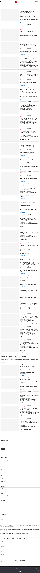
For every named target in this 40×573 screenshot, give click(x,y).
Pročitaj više (22, 22)
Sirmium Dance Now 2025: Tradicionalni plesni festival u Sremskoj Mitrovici (29, 395)
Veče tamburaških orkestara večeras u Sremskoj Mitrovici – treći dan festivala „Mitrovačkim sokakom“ (29, 247)
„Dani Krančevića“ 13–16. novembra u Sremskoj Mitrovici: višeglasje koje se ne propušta (29, 305)
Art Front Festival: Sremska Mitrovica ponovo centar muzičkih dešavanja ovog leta (29, 381)
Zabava (2, 519)
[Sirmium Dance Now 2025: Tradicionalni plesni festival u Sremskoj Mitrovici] (10, 398)
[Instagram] (35, 1)
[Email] (37, 1)
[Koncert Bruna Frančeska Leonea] (10, 178)
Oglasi (2, 498)
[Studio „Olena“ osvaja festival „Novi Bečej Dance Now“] (10, 412)
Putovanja (2, 502)
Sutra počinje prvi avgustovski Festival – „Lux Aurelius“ (14, 356)
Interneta (2, 554)
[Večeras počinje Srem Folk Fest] (10, 35)
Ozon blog (3, 500)
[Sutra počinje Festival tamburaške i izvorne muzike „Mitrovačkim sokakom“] (10, 294)
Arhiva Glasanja (3, 561)
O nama (1, 472)
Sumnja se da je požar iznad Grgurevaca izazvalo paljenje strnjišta (15, 533)
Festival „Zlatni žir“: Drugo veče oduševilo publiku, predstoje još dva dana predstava (29, 422)
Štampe (2, 546)
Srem (2, 512)
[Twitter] (34, 1)
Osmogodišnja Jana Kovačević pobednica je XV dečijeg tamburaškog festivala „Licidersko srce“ (29, 204)
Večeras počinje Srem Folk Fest (27, 31)
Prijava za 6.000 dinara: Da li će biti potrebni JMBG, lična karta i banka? (16, 536)
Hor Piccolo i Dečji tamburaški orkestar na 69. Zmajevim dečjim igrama (28, 132)
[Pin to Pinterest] (30, 24)
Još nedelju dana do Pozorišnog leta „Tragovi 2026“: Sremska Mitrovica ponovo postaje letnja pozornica (29, 91)
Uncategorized (3, 514)
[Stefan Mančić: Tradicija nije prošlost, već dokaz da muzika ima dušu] (10, 236)
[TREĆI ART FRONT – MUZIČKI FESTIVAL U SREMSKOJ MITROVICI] (10, 370)
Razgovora (3, 557)
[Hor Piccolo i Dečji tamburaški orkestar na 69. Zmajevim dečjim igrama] (10, 135)
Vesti (2, 516)
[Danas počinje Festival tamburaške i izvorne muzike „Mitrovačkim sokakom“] (10, 281)
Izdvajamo (2, 483)
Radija (2, 551)
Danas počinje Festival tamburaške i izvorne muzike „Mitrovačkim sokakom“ (29, 279)
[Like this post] (27, 24)
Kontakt (1, 474)
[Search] (39, 1)
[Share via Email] (22, 364)
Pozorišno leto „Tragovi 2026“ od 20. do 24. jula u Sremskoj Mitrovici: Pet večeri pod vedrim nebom (29, 105)
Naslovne (2, 493)
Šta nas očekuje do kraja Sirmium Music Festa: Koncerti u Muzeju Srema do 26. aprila (28, 161)
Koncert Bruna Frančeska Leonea (28, 174)
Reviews (2, 505)
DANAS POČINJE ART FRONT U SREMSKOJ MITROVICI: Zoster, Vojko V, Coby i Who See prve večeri (29, 13)
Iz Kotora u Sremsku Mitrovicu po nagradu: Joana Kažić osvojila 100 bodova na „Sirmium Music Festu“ (28, 147)
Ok (20, 571)
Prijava (2, 452)
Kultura (2, 488)
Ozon (24, 15)
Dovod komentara (4, 457)
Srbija (2, 509)
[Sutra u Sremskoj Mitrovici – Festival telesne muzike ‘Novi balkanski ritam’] (10, 333)
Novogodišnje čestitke (5, 495)
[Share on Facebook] (28, 24)
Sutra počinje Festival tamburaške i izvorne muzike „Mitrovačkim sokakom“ (28, 292)
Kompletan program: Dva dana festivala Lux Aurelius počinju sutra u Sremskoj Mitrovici (29, 343)
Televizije (3, 549)
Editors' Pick (3, 481)
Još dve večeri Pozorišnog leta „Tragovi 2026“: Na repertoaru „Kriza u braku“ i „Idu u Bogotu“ (29, 46)
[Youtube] (36, 1)
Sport (2, 507)
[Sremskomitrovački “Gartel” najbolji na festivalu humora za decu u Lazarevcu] (10, 320)
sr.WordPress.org (4, 460)
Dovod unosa (3, 454)
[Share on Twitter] (29, 24)
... (20, 38)
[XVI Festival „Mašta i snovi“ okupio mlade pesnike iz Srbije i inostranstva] (10, 122)
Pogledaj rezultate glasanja (20, 560)
